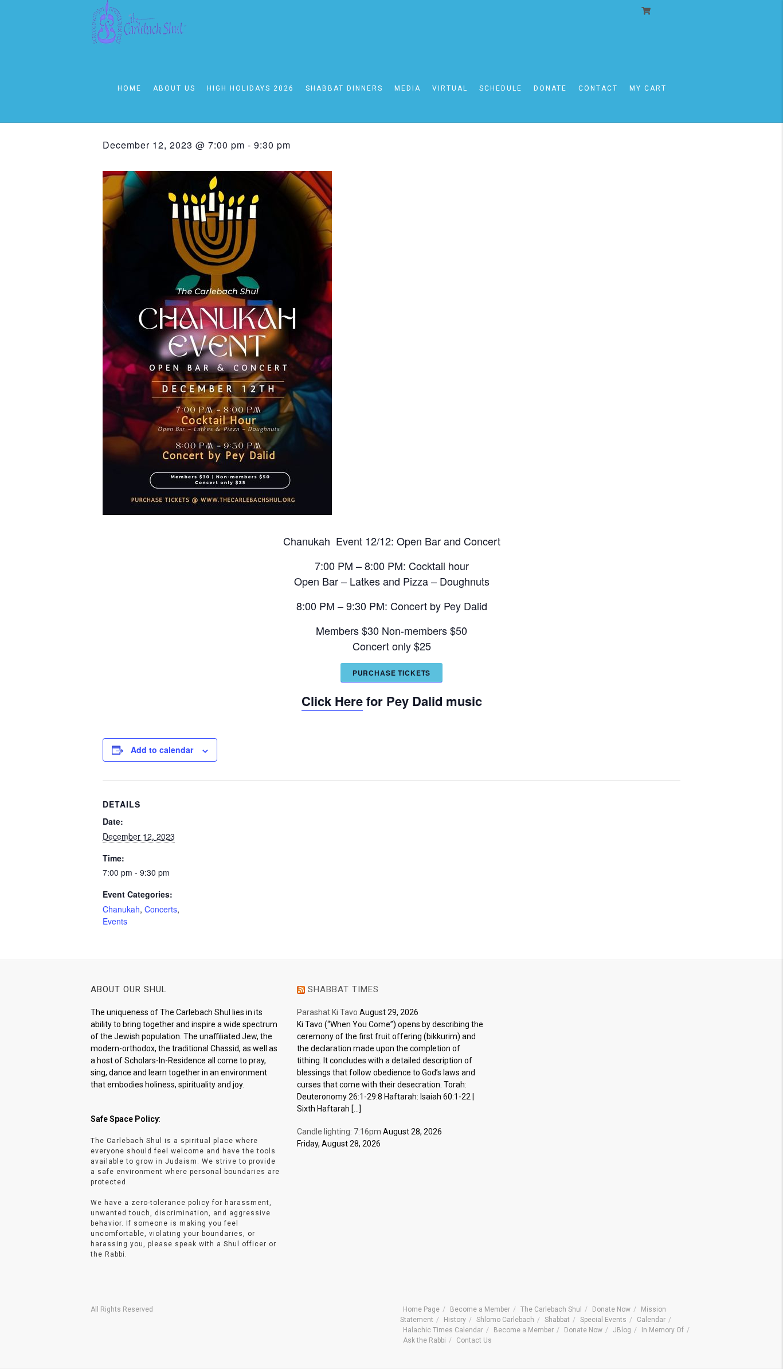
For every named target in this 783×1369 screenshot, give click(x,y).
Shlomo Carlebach (505, 1320)
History (455, 1320)
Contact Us (474, 1340)
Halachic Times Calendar (443, 1330)
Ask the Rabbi (424, 1340)
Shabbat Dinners (344, 88)
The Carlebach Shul (551, 1309)
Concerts (160, 909)
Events (115, 921)
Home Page (421, 1309)
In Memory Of (662, 1330)
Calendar (651, 1320)
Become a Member (480, 1309)
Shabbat (557, 1320)
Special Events (603, 1320)
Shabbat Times (343, 989)
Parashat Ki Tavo (327, 1012)
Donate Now (611, 1309)
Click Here (332, 701)
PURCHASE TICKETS (391, 673)
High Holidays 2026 (250, 88)
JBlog (622, 1330)
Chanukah (121, 909)
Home (130, 88)
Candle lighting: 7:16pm (339, 1131)
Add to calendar (162, 749)
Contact (598, 88)
